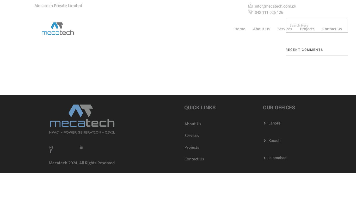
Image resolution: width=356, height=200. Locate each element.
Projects (307, 29)
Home (240, 29)
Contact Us (332, 29)
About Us (261, 29)
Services (285, 29)
